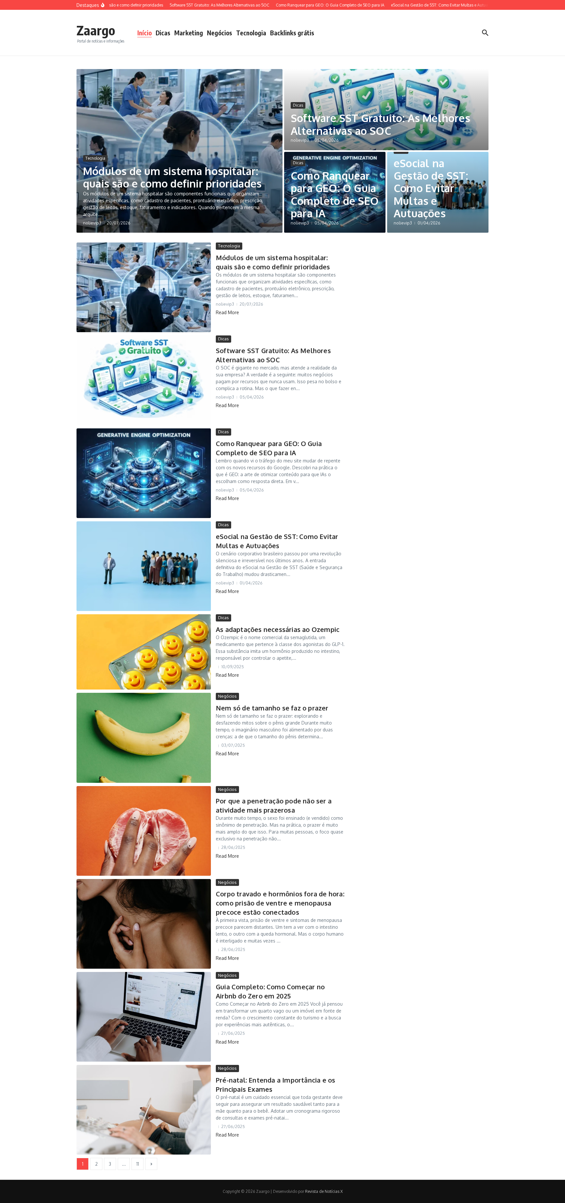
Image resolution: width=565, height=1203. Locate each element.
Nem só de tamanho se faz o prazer (272, 708)
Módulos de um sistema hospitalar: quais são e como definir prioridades (172, 177)
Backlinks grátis (292, 33)
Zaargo (96, 30)
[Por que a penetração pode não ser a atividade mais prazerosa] (144, 831)
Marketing (188, 33)
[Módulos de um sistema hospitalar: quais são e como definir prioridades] (144, 287)
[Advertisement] (427, 340)
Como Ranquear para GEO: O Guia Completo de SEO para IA (335, 194)
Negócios (219, 33)
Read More (227, 312)
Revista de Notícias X (324, 1191)
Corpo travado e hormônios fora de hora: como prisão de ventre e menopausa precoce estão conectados (280, 902)
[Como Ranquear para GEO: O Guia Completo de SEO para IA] (144, 473)
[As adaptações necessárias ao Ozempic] (144, 652)
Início (144, 33)
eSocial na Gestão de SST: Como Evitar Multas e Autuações (431, 188)
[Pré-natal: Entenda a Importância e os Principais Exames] (144, 1110)
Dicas (163, 33)
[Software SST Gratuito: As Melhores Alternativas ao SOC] (144, 380)
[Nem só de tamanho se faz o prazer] (144, 737)
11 (137, 1164)
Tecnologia (251, 33)
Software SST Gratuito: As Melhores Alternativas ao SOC (380, 124)
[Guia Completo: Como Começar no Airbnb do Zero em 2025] (144, 1017)
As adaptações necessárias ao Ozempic (277, 629)
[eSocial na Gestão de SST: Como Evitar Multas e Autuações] (144, 566)
